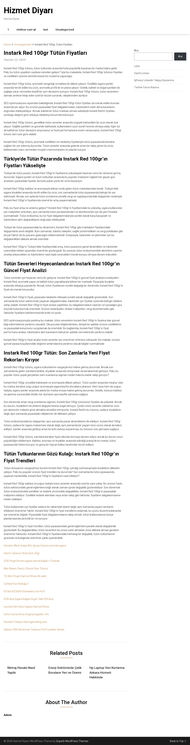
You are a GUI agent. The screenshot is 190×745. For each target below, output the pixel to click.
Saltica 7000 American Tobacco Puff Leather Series (34, 629)
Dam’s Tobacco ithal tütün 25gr (22, 553)
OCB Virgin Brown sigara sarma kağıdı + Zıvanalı (31, 560)
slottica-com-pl (26, 29)
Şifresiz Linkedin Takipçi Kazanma (154, 80)
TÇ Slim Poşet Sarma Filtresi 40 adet (25, 576)
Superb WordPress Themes (72, 741)
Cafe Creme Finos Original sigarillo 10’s (26, 614)
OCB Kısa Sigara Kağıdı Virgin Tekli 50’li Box (28, 599)
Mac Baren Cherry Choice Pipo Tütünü (26, 568)
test (45, 29)
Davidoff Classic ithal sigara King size (25, 621)
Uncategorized (64, 29)
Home (7, 44)
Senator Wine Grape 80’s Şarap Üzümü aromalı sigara (35, 545)
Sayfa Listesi (141, 73)
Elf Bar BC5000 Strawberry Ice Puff (24, 591)
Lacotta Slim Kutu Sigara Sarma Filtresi (26, 606)
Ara (136, 50)
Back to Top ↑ (178, 741)
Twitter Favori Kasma (146, 87)
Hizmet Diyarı (28, 10)
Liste (137, 66)
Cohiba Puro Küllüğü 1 (16, 583)
